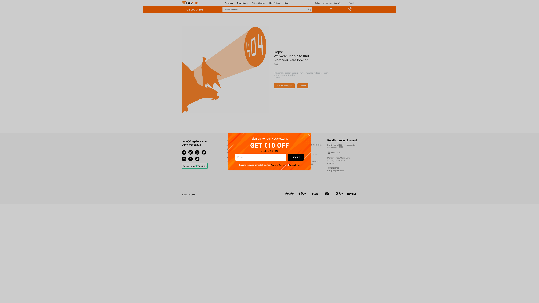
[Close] (308, 135)
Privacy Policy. (294, 165)
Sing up (296, 157)
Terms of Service (278, 165)
